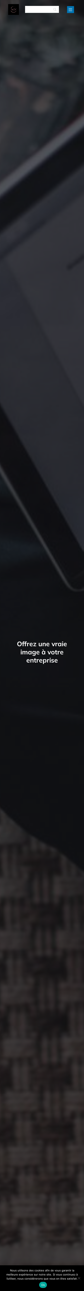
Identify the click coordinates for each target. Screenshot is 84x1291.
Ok (43, 1285)
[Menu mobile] (70, 9)
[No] (79, 1278)
